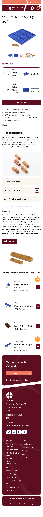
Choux (4, 125)
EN (31, 2)
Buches (25, 454)
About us (9, 484)
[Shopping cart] (38, 8)
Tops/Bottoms (18, 341)
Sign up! (17, 373)
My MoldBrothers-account (13, 454)
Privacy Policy (28, 504)
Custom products (13, 480)
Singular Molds (28, 444)
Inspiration (10, 490)
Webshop (10, 467)
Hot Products (11, 474)
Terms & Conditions (16, 504)
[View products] (38, 287)
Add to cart (21, 102)
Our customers (12, 487)
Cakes (24, 451)
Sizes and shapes (12, 181)
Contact (9, 458)
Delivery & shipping (13, 190)
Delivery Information (11, 445)
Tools (16, 323)
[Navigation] (6, 8)
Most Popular (11, 470)
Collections (11, 477)
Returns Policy (12, 450)
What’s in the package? (15, 199)
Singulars (17, 281)
